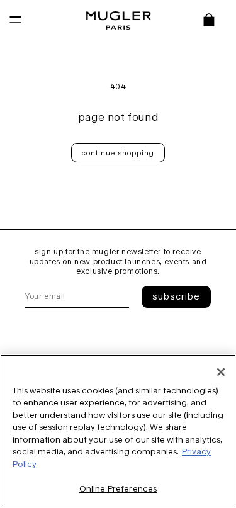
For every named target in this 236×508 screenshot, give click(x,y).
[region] (118, 431)
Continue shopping (118, 153)
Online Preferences (118, 488)
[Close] (221, 372)
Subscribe (176, 296)
